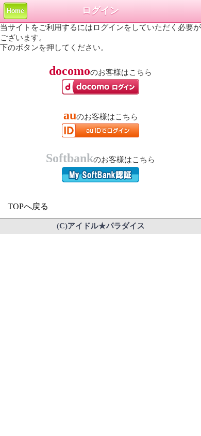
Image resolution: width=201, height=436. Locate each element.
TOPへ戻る (28, 206)
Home (15, 10)
